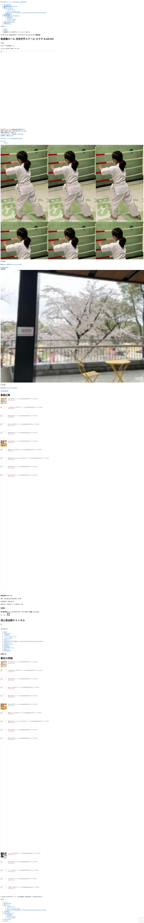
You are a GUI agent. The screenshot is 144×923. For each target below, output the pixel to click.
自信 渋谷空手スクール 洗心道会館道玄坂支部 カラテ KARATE (22, 398)
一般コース (7, 639)
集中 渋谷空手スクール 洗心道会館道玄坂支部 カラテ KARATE (22, 466)
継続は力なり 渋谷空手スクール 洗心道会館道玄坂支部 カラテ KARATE (25, 449)
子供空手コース (11, 9)
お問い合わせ (4, 134)
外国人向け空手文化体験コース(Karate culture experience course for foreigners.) (27, 12)
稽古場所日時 (7, 650)
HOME (5, 632)
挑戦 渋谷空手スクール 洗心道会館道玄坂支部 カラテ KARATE (22, 432)
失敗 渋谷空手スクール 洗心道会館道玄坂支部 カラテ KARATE (22, 415)
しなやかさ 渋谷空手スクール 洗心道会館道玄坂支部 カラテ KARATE (24, 853)
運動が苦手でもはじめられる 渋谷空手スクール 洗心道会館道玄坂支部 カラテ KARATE (28, 458)
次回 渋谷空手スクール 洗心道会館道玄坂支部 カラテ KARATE (22, 861)
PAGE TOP (139, 893)
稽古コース (7, 649)
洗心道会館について (9, 647)
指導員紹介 (10, 17)
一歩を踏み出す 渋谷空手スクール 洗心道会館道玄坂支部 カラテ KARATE (25, 407)
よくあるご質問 (11, 20)
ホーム (5, 902)
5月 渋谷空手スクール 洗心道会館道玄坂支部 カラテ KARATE (22, 878)
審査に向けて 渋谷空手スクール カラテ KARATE (11, 264)
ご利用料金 (7, 635)
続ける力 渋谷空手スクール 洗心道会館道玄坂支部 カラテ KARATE (23, 424)
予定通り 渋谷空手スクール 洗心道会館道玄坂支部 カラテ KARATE (23, 887)
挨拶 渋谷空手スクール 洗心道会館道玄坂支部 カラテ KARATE (22, 475)
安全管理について (11, 19)
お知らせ (37, 35)
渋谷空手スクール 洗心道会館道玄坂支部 (11, 138)
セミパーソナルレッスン (13, 11)
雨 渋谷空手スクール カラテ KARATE (9, 387)
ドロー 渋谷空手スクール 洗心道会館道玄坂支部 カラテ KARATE (23, 870)
